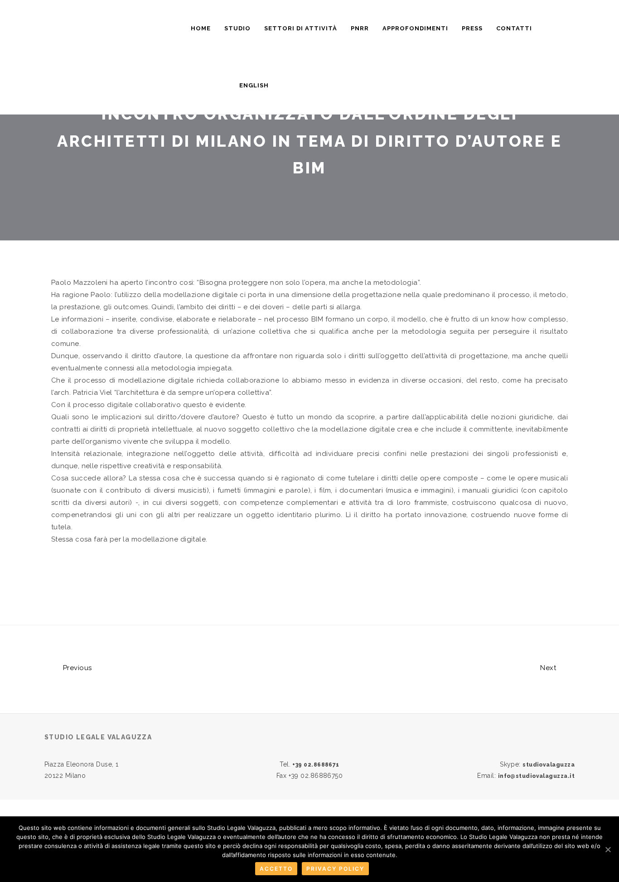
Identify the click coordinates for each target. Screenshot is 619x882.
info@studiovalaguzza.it (536, 776)
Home (201, 28)
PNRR (360, 28)
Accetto (276, 868)
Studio (237, 28)
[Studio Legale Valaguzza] (124, 24)
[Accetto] (607, 849)
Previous (76, 668)
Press (472, 28)
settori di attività (300, 28)
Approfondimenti (415, 28)
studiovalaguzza (548, 765)
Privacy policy (335, 868)
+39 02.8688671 (315, 765)
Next (549, 668)
